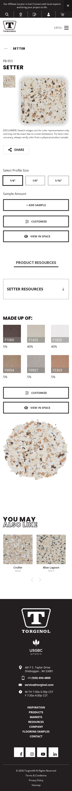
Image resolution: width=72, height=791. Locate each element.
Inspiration (36, 707)
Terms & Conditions (36, 775)
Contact (36, 736)
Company (36, 726)
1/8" (35, 180)
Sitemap (36, 785)
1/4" (13, 180)
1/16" (58, 180)
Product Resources (36, 262)
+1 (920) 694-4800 (39, 678)
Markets (36, 717)
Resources (36, 722)
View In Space (40, 236)
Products (36, 712)
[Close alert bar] (68, 5)
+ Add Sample (36, 205)
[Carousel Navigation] (36, 580)
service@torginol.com (39, 685)
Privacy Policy (36, 780)
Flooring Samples (36, 731)
